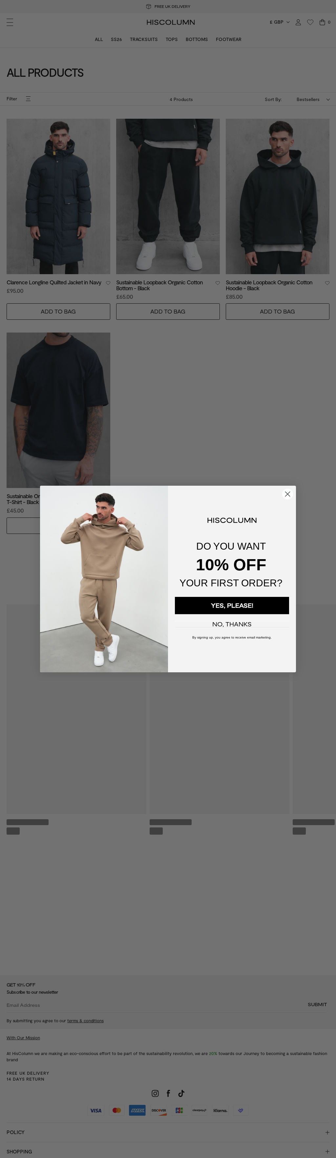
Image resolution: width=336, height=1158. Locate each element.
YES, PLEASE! (232, 605)
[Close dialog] (287, 494)
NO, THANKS (232, 624)
